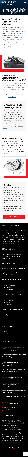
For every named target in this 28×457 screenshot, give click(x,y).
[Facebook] (9, 447)
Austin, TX (13, 420)
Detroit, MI (7, 425)
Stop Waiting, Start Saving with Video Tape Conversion (13, 370)
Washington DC (16, 442)
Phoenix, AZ (7, 436)
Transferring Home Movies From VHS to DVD (14, 355)
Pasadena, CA (8, 434)
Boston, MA (8, 422)
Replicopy (23, 33)
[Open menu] (25, 3)
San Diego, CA (13, 438)
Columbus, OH (8, 423)
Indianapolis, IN (8, 429)
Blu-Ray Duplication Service (12, 377)
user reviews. (17, 275)
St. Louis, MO (15, 440)
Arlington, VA (5, 420)
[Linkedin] (18, 447)
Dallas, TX (16, 423)
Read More (12, 243)
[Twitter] (12, 447)
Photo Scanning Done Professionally (10, 363)
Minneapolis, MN (9, 431)
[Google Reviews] (15, 447)
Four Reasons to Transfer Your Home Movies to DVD (13, 383)
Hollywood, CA (8, 427)
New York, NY (8, 433)
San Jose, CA (7, 440)
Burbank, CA (15, 422)
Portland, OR (16, 436)
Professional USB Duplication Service (13, 347)
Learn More (12, 97)
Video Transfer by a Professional (14, 390)
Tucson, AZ (8, 442)
